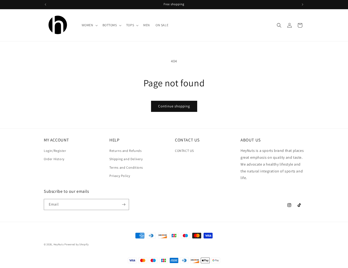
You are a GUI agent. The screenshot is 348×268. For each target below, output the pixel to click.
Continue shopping (174, 106)
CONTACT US (184, 151)
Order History (54, 159)
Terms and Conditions (126, 167)
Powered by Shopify (76, 244)
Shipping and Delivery (126, 159)
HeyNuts (59, 244)
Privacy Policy (119, 176)
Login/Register (55, 151)
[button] (89, 25)
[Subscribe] (123, 204)
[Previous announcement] (45, 4)
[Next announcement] (302, 4)
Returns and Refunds (125, 151)
